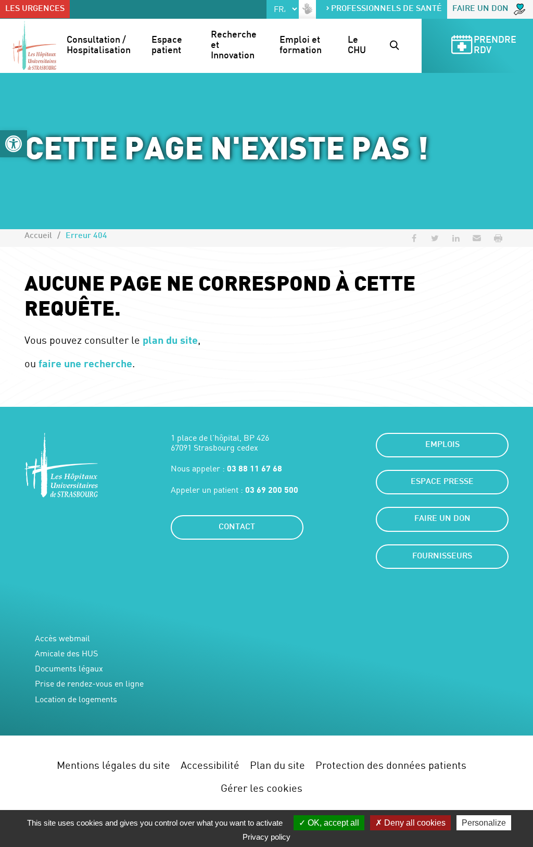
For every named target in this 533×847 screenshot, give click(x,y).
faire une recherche (85, 363)
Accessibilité (210, 764)
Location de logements (76, 699)
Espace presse (442, 482)
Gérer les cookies (261, 787)
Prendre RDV (496, 45)
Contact (237, 527)
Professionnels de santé (386, 9)
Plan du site (277, 764)
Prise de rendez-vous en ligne (89, 684)
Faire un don (480, 9)
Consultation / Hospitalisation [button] (99, 45)
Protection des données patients (390, 764)
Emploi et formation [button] (301, 45)
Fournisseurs (442, 556)
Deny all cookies (414, 822)
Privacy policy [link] (266, 836)
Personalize (484, 822)
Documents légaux (69, 669)
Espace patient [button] (167, 45)
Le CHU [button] (357, 45)
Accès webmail (62, 638)
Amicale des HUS (66, 653)
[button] (13, 143)
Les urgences (35, 9)
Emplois (442, 445)
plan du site (170, 339)
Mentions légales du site (113, 764)
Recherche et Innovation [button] (235, 45)
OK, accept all (332, 822)
